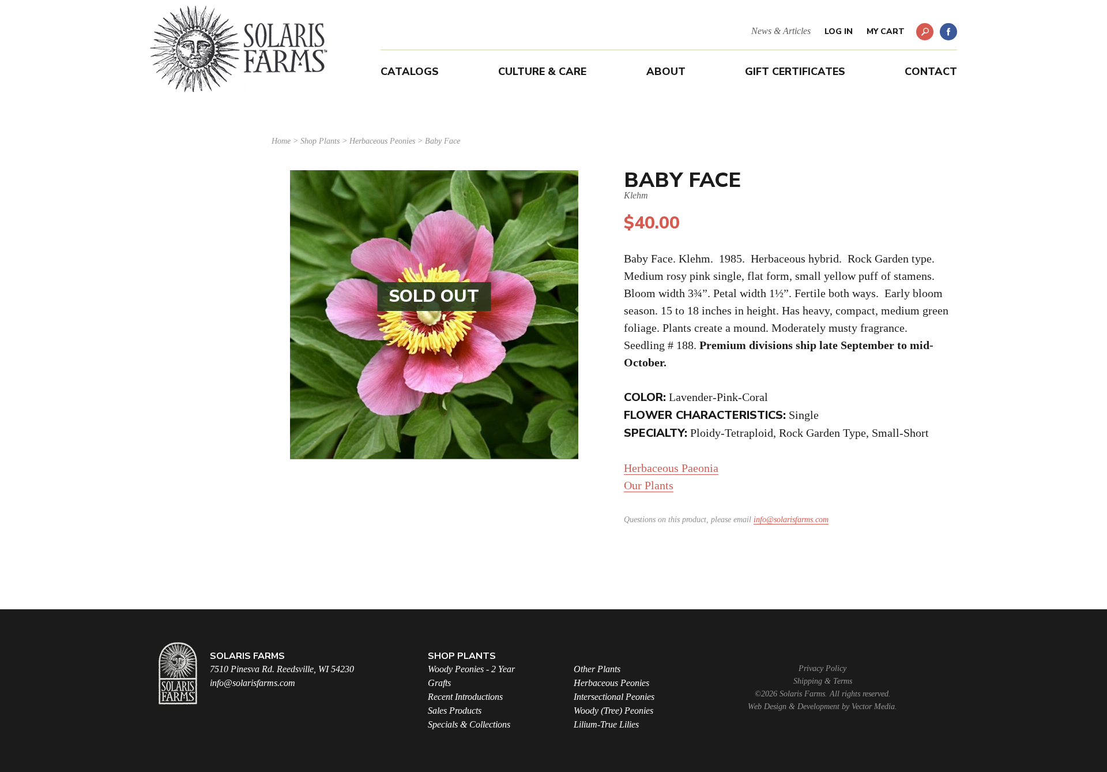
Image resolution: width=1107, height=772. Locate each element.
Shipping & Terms (822, 681)
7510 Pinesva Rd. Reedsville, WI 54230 (282, 669)
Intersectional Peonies (614, 697)
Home (281, 141)
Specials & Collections (469, 724)
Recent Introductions (465, 697)
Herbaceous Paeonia (671, 468)
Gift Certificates (795, 71)
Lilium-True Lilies (606, 724)
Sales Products (454, 710)
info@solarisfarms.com (791, 519)
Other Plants (597, 669)
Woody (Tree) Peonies (613, 710)
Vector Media (873, 706)
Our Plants (648, 485)
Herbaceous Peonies (382, 141)
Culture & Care (542, 71)
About (666, 71)
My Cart (886, 31)
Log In (838, 31)
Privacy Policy (822, 668)
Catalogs (410, 71)
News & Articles (781, 31)
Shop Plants (320, 141)
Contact (931, 71)
